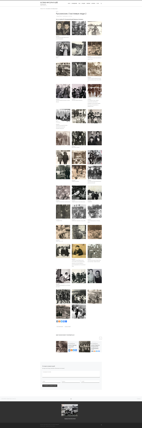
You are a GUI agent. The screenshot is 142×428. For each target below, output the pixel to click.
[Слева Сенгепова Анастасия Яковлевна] (63, 193)
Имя (44, 381)
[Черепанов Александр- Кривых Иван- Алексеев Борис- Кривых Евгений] (95, 251)
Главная (41, 8)
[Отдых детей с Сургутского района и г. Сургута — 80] (95, 49)
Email (63, 381)
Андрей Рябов (59, 16)
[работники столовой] (79, 138)
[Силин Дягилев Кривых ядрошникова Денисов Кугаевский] (95, 172)
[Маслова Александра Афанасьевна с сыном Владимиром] (63, 28)
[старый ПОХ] (95, 193)
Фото (44, 8)
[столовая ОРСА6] (63, 211)
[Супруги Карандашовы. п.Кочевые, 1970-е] (95, 211)
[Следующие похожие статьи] (100, 338)
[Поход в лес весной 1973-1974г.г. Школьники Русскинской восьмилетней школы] (63, 116)
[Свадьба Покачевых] (79, 172)
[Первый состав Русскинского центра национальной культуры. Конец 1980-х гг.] (95, 69)
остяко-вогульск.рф (47, 424)
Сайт (83, 381)
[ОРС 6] (63, 49)
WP (44, 426)
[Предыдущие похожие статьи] (98, 338)
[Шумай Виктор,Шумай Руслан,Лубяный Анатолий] (63, 276)
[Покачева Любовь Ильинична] (79, 91)
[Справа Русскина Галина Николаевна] (79, 193)
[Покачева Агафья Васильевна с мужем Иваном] (63, 91)
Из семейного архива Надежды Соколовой (72, 345)
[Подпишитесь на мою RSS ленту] (101, 425)
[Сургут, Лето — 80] (63, 232)
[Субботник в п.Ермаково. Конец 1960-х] (79, 211)
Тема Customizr (52, 426)
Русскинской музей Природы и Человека (74, 19)
